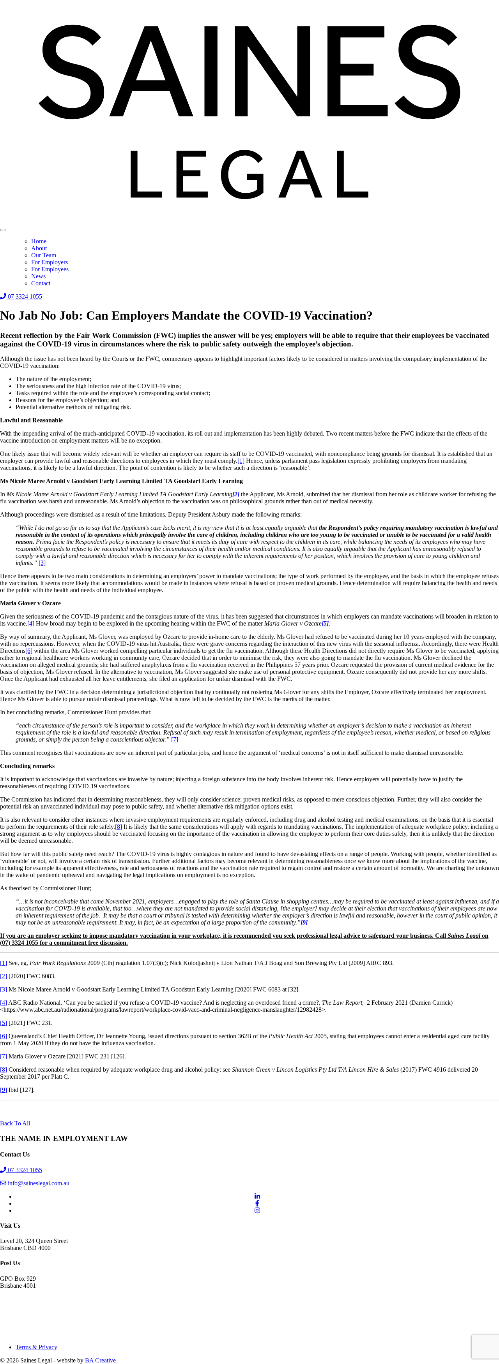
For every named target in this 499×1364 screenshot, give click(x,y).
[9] (3, 1089)
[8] (118, 826)
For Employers (49, 262)
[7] (174, 739)
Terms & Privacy (36, 1347)
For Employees (50, 269)
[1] (240, 460)
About (39, 248)
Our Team (43, 255)
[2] (3, 976)
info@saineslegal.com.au (37, 1183)
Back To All (15, 1123)
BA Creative (100, 1360)
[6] (28, 650)
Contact (40, 283)
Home (38, 241)
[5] (3, 1022)
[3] (42, 562)
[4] (30, 623)
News (38, 276)
